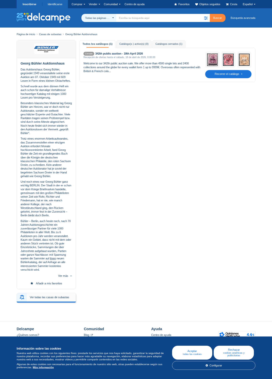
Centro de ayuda (161, 334)
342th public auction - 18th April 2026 (119, 53)
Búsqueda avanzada (243, 17)
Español (248, 4)
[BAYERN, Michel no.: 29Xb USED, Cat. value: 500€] (244, 60)
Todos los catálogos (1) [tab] (98, 43)
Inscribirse (29, 4)
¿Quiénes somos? (28, 334)
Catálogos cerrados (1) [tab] (168, 43)
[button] (206, 18)
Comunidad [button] (111, 4)
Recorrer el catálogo (227, 73)
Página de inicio (26, 34)
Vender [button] (93, 4)
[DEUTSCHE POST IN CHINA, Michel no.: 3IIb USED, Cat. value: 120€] (228, 60)
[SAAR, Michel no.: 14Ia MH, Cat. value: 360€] (212, 59)
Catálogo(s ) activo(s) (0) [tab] (134, 43)
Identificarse (55, 4)
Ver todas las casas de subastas (49, 297)
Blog (87, 334)
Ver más (63, 275)
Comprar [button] (77, 4)
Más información (43, 367)
